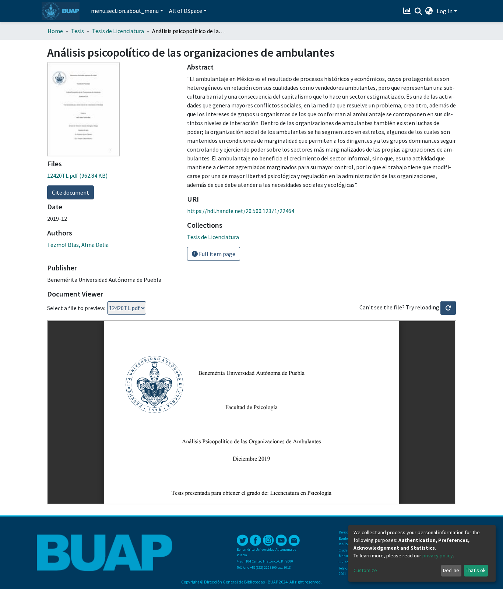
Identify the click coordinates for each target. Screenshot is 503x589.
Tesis (77, 31)
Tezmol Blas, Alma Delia (78, 244)
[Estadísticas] (407, 11)
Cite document (70, 192)
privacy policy (437, 555)
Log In (445, 11)
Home (55, 31)
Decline (451, 570)
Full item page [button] (216, 254)
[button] (429, 11)
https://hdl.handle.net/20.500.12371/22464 (240, 210)
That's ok (476, 570)
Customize (365, 570)
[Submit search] (418, 11)
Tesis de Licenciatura (118, 31)
